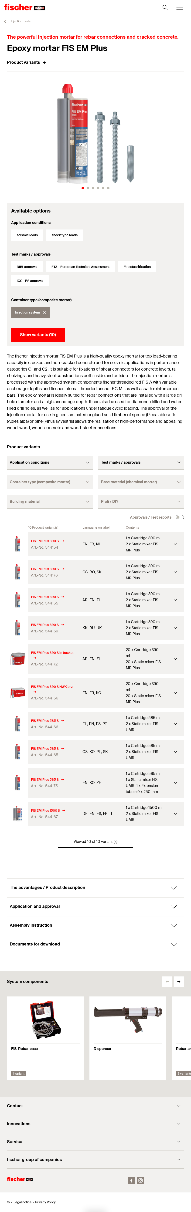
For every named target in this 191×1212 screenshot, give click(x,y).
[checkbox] (180, 517)
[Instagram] (140, 1180)
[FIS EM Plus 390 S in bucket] (17, 659)
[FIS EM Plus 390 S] (17, 544)
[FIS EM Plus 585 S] (17, 724)
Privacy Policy (45, 1202)
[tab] (83, 188)
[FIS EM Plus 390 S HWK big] (17, 693)
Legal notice (22, 1202)
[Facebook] (131, 1180)
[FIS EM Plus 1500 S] (17, 813)
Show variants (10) (38, 335)
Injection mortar (20, 21)
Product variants (23, 62)
